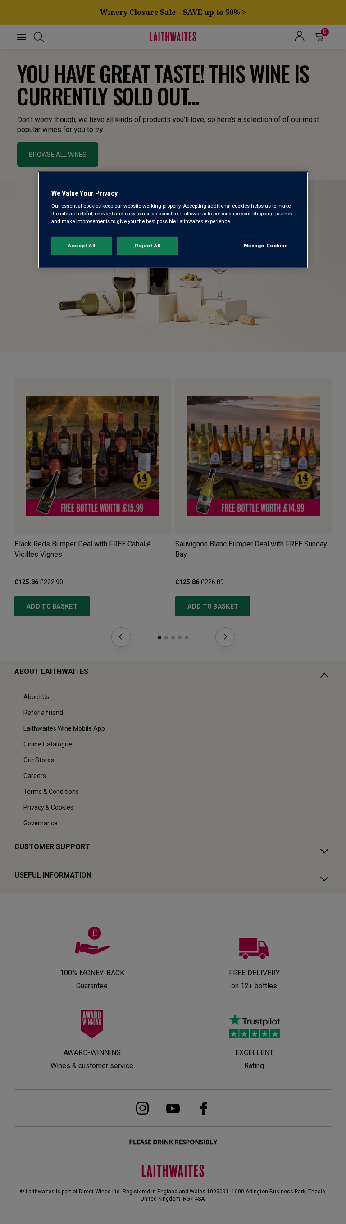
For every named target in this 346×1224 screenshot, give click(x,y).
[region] (173, 219)
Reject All (148, 245)
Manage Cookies (266, 245)
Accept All (82, 245)
